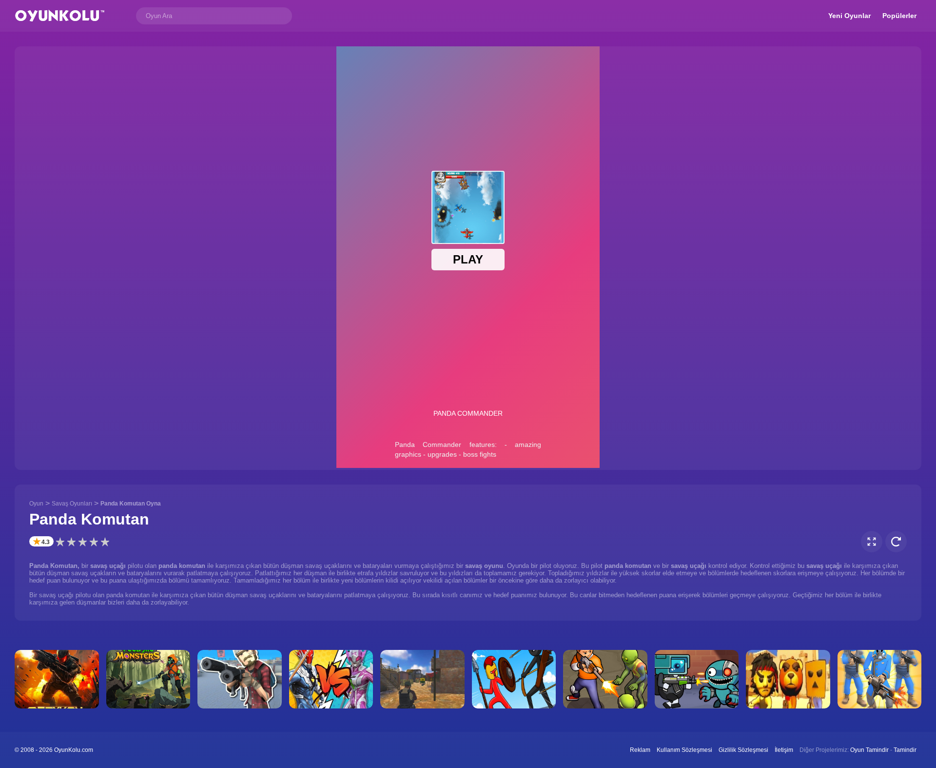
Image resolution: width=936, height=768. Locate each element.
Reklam (640, 750)
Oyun (36, 503)
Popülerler (899, 16)
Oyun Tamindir (869, 750)
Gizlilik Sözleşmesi (743, 750)
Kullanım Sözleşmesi (684, 750)
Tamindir (905, 750)
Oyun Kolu (60, 16)
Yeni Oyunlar (849, 16)
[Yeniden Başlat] (896, 541)
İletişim (784, 750)
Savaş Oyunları (72, 503)
